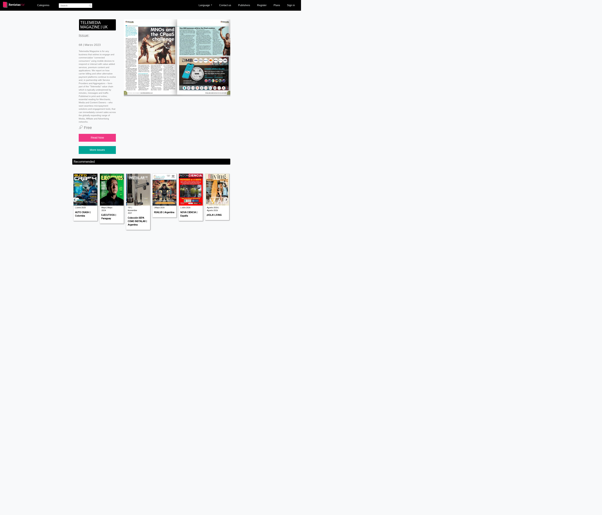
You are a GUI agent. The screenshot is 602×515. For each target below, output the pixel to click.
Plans (277, 5)
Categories (43, 5)
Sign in (291, 5)
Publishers (244, 5)
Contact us (225, 5)
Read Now (97, 137)
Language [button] (205, 5)
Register (262, 5)
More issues (97, 149)
